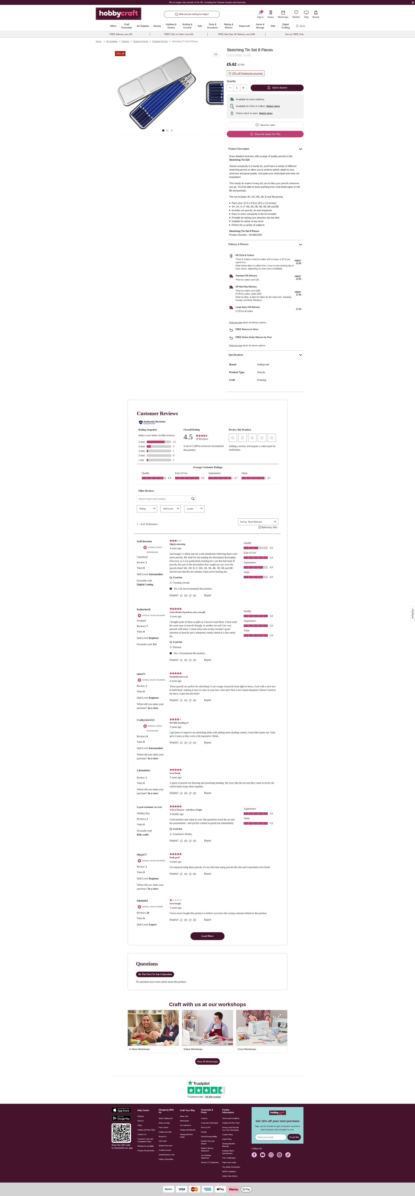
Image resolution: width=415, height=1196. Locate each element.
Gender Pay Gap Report (207, 1142)
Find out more (235, 322)
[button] (157, 93)
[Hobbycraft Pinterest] (279, 1154)
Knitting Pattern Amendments (228, 1152)
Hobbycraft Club (165, 1132)
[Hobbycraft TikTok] (287, 1154)
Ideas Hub (184, 1116)
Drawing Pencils (140, 41)
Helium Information (166, 1159)
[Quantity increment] (243, 87)
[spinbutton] (236, 87)
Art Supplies (112, 41)
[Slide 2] (167, 130)
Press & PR (205, 1127)
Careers (204, 1118)
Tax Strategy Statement (206, 1156)
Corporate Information (209, 1123)
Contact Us (141, 1134)
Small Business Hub (166, 1155)
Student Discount (165, 1146)
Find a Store (163, 1127)
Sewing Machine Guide (186, 1135)
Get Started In (185, 1125)
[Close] (413, 2)
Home (98, 41)
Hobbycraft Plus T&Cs (231, 1123)
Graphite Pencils (160, 41)
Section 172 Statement (210, 1162)
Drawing (125, 41)
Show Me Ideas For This (267, 134)
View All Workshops (207, 1061)
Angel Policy (227, 1139)
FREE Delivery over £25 (121, 34)
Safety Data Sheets (229, 1176)
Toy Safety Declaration (231, 1167)
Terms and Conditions (230, 1118)
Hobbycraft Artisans (188, 1130)
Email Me (294, 1137)
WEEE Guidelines (229, 1171)
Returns (140, 1121)
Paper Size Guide (229, 1162)
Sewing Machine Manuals (228, 1145)
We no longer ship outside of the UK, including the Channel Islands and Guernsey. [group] (207, 2)
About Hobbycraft (165, 1118)
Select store (273, 106)
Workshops (184, 1121)
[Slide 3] (171, 130)
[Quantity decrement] (230, 87)
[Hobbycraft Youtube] (262, 1154)
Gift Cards (163, 1141)
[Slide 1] (163, 130)
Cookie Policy (227, 1135)
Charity (204, 1132)
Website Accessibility (145, 1146)
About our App (164, 1123)
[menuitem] (113, 26)
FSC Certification (229, 1158)
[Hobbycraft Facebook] (254, 1154)
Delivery (140, 1116)
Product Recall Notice (145, 1151)
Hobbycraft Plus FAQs (146, 1130)
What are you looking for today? (194, 14)
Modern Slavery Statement (207, 1149)
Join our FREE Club (294, 34)
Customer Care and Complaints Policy (145, 1140)
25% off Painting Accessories (247, 73)
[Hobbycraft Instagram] (271, 1154)
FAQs (139, 1125)
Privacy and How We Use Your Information (230, 1128)
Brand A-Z (163, 1136)
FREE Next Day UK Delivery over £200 (236, 34)
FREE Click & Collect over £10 (178, 34)
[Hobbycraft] (118, 15)
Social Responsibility (209, 1136)
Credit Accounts (165, 1150)
